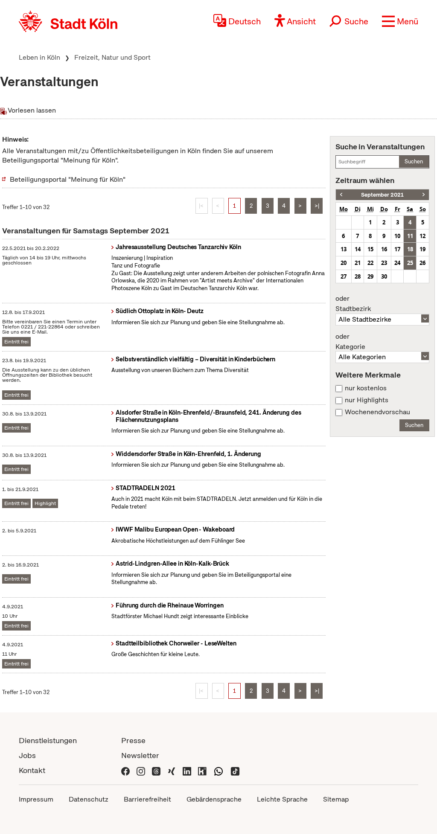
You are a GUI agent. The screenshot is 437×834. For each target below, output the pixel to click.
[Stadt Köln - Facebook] (125, 770)
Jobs (27, 755)
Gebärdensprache (214, 799)
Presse (133, 740)
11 (410, 236)
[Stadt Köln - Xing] (171, 770)
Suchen (414, 161)
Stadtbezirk (353, 303)
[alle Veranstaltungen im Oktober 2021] (423, 194)
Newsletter (140, 755)
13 (344, 249)
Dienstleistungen (48, 740)
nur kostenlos (366, 388)
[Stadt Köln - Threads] (156, 770)
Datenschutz (88, 799)
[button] (400, 21)
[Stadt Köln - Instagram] (141, 770)
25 (410, 263)
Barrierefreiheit (147, 799)
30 (384, 276)
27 (344, 276)
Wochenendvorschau (377, 412)
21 (358, 263)
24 (397, 263)
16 (384, 249)
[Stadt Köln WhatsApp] (218, 770)
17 (397, 249)
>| (317, 205)
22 (370, 263)
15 (370, 249)
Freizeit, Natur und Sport (112, 57)
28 (358, 276)
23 (384, 263)
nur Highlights (366, 400)
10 (397, 236)
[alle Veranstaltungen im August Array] (341, 194)
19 (422, 249)
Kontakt (32, 770)
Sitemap (336, 799)
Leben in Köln (39, 57)
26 (422, 263)
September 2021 (382, 194)
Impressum (36, 799)
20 (344, 263)
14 (358, 249)
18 (410, 249)
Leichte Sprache (282, 799)
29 (370, 276)
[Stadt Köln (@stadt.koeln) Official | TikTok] (235, 770)
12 (422, 236)
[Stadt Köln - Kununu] (202, 770)
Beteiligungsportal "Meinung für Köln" (67, 179)
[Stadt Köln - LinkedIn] (187, 770)
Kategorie (350, 341)
